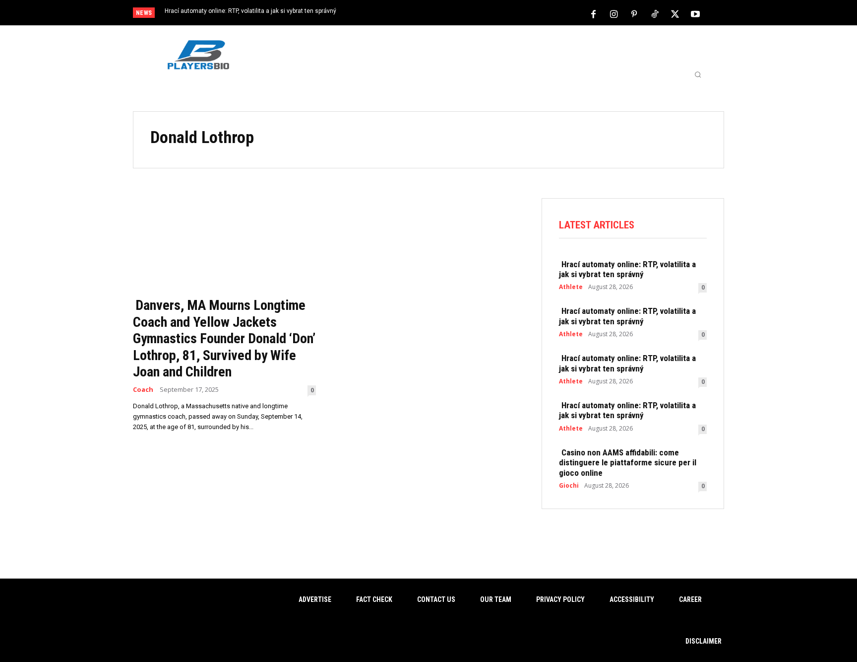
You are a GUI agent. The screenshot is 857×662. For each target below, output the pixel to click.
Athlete (571, 287)
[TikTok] (655, 13)
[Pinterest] (634, 13)
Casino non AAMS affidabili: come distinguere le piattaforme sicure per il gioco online (627, 462)
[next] (461, 13)
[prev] (445, 13)
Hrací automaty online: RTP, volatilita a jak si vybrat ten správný (250, 10)
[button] (698, 74)
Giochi (569, 486)
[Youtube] (695, 13)
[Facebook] (594, 13)
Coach (143, 389)
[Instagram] (614, 13)
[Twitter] (675, 13)
